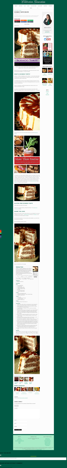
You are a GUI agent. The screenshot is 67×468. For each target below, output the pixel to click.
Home (15, 10)
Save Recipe (36, 275)
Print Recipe (36, 272)
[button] (34, 276)
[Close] (0, 465)
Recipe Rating (16, 405)
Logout (47, 93)
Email (15, 423)
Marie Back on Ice (47, 444)
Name (15, 420)
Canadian (20, 10)
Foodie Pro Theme (39, 449)
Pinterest (35, 214)
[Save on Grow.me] (34, 20)
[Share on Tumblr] (0, 237)
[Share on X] (0, 234)
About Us (19, 438)
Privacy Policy (19, 439)
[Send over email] (0, 233)
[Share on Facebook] (0, 236)
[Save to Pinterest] (0, 230)
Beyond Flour (48, 438)
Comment (16, 408)
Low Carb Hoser (47, 439)
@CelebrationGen (26, 214)
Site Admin (47, 91)
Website (15, 426)
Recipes (17, 10)
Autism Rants (48, 445)
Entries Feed (47, 94)
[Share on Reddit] (0, 232)
